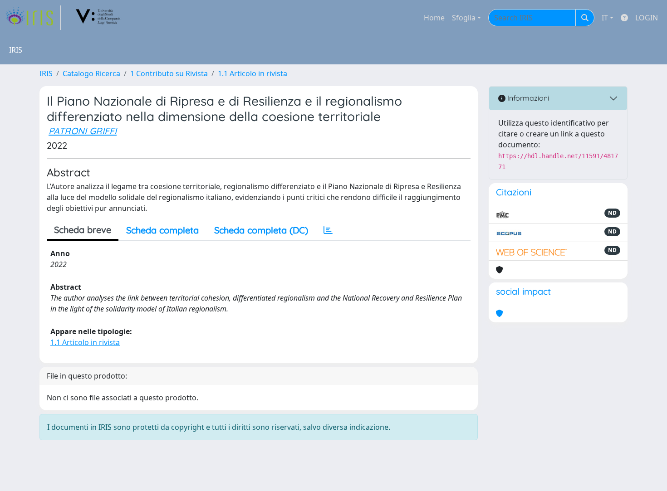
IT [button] (605, 18)
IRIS (46, 73)
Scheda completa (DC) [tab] (261, 230)
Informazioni (527, 97)
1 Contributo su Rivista (169, 73)
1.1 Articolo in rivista (252, 73)
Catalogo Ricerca (91, 73)
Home (434, 18)
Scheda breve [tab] (82, 229)
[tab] (328, 230)
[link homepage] (33, 17)
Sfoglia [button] (464, 18)
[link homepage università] (98, 17)
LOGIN (646, 18)
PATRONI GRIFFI (83, 130)
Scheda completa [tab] (162, 230)
